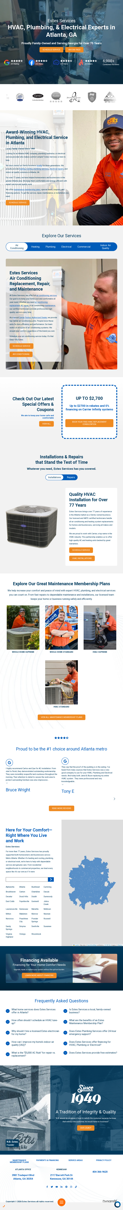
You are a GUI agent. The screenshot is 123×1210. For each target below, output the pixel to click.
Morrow (34, 914)
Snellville (35, 926)
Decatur (9, 896)
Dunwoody (48, 896)
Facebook (47, 1186)
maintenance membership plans (27, 189)
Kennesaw (23, 909)
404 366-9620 (74, 50)
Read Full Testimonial (7, 783)
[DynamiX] (110, 1201)
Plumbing (50, 246)
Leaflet (77, 945)
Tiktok (76, 1186)
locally (39, 165)
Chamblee (35, 892)
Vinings (22, 934)
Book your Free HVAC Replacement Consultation (89, 423)
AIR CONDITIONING (21, 354)
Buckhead (35, 887)
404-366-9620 (100, 1171)
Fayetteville (24, 901)
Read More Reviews (61, 808)
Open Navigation (61, 1202)
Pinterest (66, 1186)
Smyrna (22, 926)
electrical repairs (57, 169)
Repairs (71, 477)
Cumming (47, 887)
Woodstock (36, 934)
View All (46, 424)
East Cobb (10, 901)
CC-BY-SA (107, 945)
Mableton (23, 914)
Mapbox (120, 945)
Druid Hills (23, 896)
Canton (22, 892)
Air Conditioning (17, 247)
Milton (8, 914)
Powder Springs (34, 920)
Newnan (47, 914)
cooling (29, 169)
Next (114, 799)
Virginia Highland (9, 935)
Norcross (10, 919)
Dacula (46, 892)
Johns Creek (46, 902)
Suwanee (47, 926)
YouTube (56, 1186)
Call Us (4, 1206)
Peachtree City (23, 920)
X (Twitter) (51, 1186)
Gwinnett (35, 901)
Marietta (34, 909)
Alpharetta (10, 887)
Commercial (83, 246)
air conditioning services (46, 295)
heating (22, 169)
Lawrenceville (11, 909)
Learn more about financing (39, 975)
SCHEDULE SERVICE (51, 50)
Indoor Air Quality (105, 247)
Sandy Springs (9, 927)
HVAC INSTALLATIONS (82, 558)
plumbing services (41, 169)
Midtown (47, 909)
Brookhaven (11, 892)
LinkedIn (61, 1186)
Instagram (71, 1186)
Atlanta (22, 887)
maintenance (50, 305)
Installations (54, 477)
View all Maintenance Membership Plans (61, 717)
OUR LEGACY (85, 1128)
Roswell (47, 919)
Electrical (66, 246)
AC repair (24, 305)
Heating (35, 246)
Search (51, 879)
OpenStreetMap (91, 945)
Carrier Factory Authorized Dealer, (33, 317)
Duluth (34, 896)
